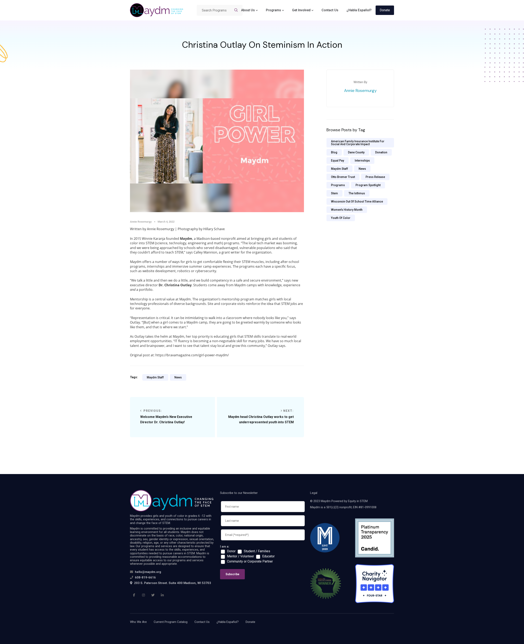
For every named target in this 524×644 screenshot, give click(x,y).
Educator (268, 556)
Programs (338, 185)
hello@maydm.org (148, 572)
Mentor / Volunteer (240, 556)
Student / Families (257, 551)
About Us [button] (248, 10)
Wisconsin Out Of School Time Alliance (357, 201)
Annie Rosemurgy (360, 90)
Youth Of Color (340, 218)
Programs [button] (273, 10)
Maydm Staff (155, 377)
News (178, 377)
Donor (231, 551)
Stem (334, 193)
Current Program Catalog (170, 622)
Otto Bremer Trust (343, 177)
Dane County (356, 152)
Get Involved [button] (301, 10)
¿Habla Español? (359, 10)
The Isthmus (357, 193)
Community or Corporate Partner (250, 561)
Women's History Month (347, 209)
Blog (334, 152)
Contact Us (330, 10)
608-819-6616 (145, 577)
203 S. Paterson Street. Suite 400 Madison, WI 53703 (172, 583)
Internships (362, 160)
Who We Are (138, 622)
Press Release (375, 177)
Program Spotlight (368, 185)
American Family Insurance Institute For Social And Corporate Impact (357, 143)
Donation (381, 152)
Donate (385, 10)
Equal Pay (337, 160)
